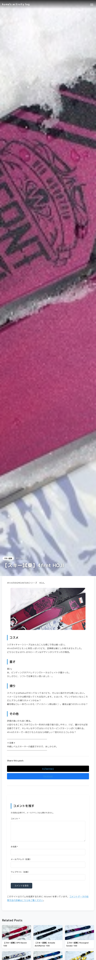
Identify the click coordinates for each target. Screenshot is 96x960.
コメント (15, 818)
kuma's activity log (16, 4)
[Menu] (91, 4)
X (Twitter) (48, 768)
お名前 (14, 846)
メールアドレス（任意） (21, 859)
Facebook (48, 776)
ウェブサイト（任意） (20, 872)
